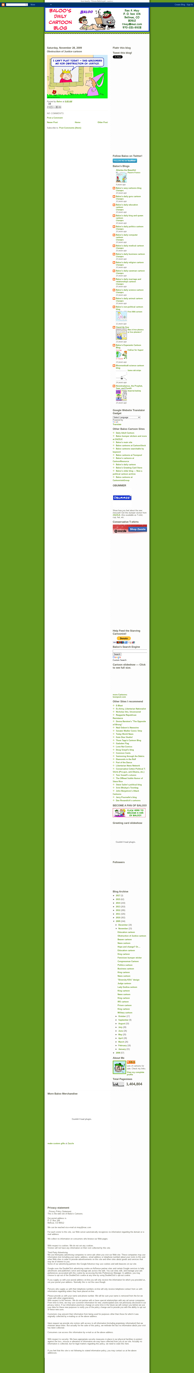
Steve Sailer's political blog (129, 785)
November (123, 928)
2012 (118, 910)
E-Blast (119, 705)
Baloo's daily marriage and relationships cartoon (128, 280)
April (121, 1038)
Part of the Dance (124, 762)
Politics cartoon (125, 965)
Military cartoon (125, 1013)
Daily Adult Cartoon (125, 433)
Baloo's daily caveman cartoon (130, 271)
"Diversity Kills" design (128, 980)
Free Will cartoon (135, 312)
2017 (118, 895)
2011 (118, 914)
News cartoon (124, 943)
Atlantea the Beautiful (126, 170)
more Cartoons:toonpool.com (120, 695)
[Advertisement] (97, 39)
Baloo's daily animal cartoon (129, 298)
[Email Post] (77, 104)
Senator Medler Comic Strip (129, 731)
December (123, 925)
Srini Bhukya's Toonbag (127, 788)
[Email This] (48, 107)
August (122, 1023)
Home (77, 122)
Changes (120, 190)
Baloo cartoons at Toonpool (129, 455)
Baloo (60, 101)
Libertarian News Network (128, 766)
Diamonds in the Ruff (126, 759)
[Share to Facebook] (57, 107)
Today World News (124, 734)
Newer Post (52, 122)
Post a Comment (55, 118)
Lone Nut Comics (124, 747)
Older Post (103, 122)
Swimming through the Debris (130, 756)
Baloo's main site (124, 442)
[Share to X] (54, 107)
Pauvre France (134, 173)
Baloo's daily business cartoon (130, 254)
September (123, 1020)
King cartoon (124, 954)
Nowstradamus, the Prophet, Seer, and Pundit (129, 387)
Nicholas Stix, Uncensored (128, 712)
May (120, 1034)
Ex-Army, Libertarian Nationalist (131, 709)
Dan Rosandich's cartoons (128, 800)
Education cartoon (126, 932)
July (120, 1027)
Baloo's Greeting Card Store (129, 468)
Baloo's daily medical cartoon (130, 246)
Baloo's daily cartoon (126, 464)
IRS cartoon (123, 1002)
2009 (118, 921)
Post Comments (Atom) (70, 128)
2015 (118, 899)
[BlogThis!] (51, 107)
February (122, 1045)
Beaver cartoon (125, 939)
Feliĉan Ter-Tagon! (135, 350)
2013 (118, 906)
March (121, 1042)
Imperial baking (134, 391)
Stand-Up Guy (122, 327)
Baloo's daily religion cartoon (130, 262)
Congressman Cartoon (128, 961)
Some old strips (134, 370)
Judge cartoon (124, 983)
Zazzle (71, 1143)
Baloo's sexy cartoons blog (128, 188)
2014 (118, 903)
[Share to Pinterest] (59, 107)
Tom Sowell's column (126, 775)
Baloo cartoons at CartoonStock (131, 445)
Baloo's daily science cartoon (130, 290)
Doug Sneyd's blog (125, 750)
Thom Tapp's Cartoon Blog (128, 740)
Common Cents (123, 753)
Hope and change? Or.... (129, 947)
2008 (118, 1053)
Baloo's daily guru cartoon (128, 196)
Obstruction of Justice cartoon (132, 936)
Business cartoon (126, 969)
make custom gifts (56, 1143)
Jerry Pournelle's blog (126, 797)
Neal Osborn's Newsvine (127, 727)
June (121, 1031)
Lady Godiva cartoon (127, 987)
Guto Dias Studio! (124, 737)
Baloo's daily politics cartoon (129, 226)
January (122, 1049)
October (122, 1016)
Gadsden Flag (122, 743)
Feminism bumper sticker (130, 958)
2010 (118, 917)
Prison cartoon (125, 1005)
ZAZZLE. (117, 515)
